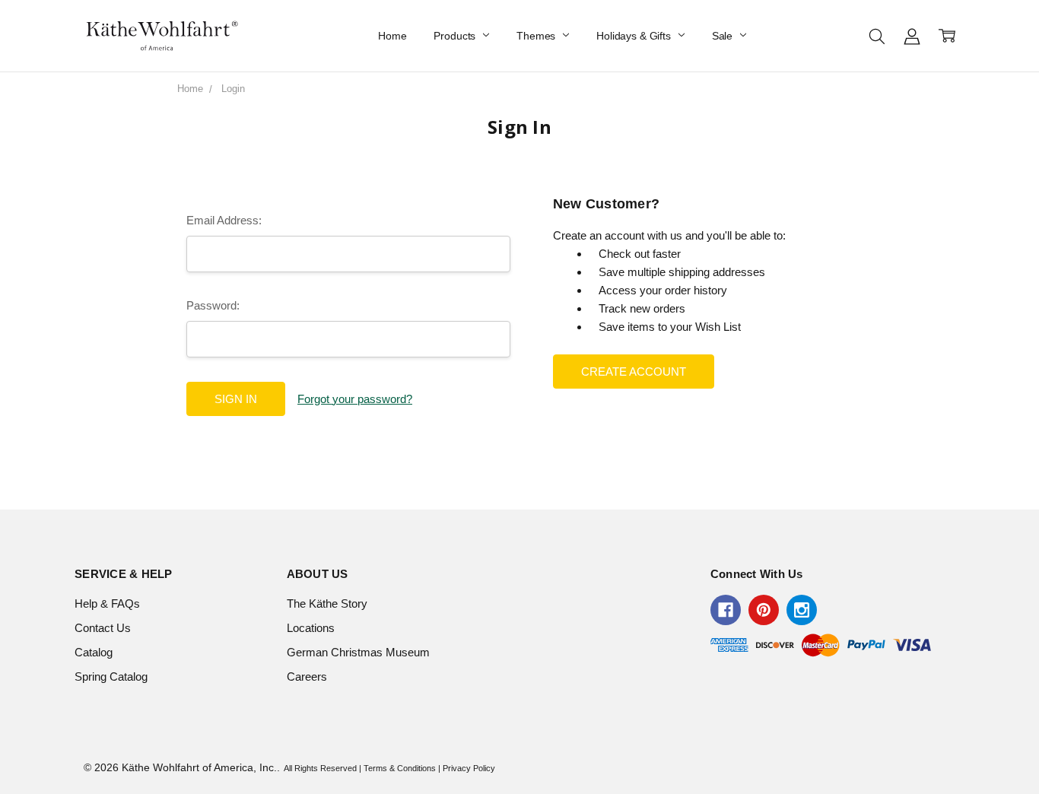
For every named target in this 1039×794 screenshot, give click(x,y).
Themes (537, 36)
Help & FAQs (107, 603)
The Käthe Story (327, 603)
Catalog (94, 652)
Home (392, 36)
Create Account (633, 371)
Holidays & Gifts (635, 36)
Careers (307, 676)
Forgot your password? (354, 398)
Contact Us (103, 627)
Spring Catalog (111, 676)
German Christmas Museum (358, 652)
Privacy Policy (469, 768)
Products (456, 36)
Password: (213, 305)
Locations (311, 627)
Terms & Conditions (400, 768)
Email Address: (224, 220)
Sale (724, 36)
